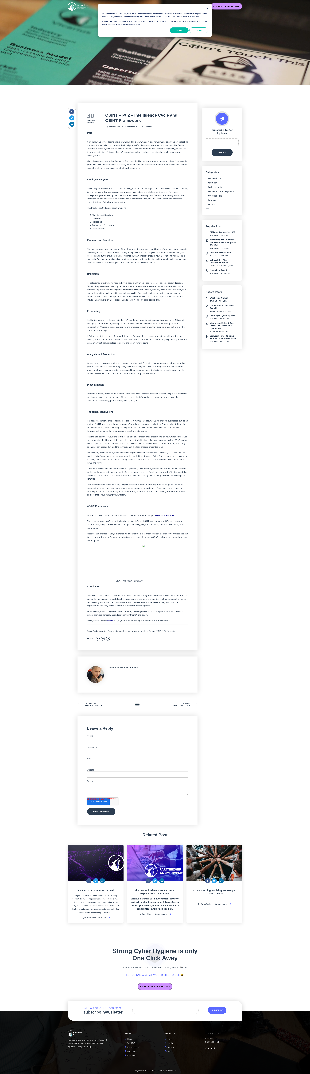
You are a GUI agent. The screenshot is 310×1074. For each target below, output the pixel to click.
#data (151, 631)
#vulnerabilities (215, 195)
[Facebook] (205, 1048)
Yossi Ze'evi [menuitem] (132, 1043)
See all (208, 208)
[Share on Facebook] (71, 111)
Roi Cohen (214, 256)
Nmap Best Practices (220, 270)
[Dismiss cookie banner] (207, 9)
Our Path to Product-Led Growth (95, 890)
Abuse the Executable (220, 252)
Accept (179, 30)
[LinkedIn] (211, 1048)
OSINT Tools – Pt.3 (181, 705)
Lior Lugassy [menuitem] (132, 1051)
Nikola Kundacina (115, 126)
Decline (199, 30)
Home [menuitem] (129, 1039)
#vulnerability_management (221, 191)
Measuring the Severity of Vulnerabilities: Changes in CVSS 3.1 (223, 242)
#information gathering (118, 631)
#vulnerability (214, 178)
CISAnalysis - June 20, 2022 (222, 232)
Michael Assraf (216, 266)
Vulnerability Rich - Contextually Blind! (219, 261)
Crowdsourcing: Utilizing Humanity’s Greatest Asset (223, 337)
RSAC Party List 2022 (95, 705)
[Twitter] (208, 1048)
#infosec (134, 631)
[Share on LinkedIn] (71, 124)
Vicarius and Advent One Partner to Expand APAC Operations (222, 326)
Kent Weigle (214, 235)
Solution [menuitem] (171, 1047)
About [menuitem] (170, 1051)
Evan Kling (214, 301)
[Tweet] (71, 117)
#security (212, 182)
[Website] (214, 1048)
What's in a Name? (219, 298)
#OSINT (159, 631)
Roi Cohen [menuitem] (131, 1055)
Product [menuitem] (171, 1043)
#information (170, 631)
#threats (212, 200)
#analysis (143, 631)
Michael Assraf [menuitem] (133, 1047)
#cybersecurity (133, 126)
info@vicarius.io (211, 1038)
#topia (103, 918)
